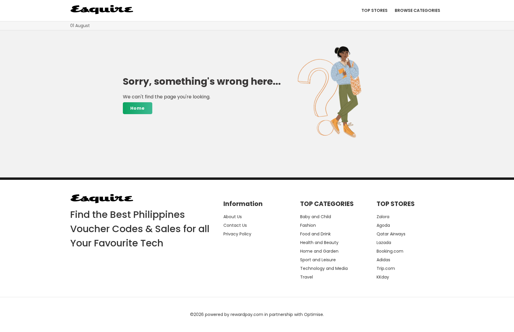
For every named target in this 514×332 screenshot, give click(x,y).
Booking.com (390, 251)
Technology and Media (324, 268)
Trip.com (386, 268)
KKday (383, 277)
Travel (306, 277)
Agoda (383, 225)
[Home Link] (102, 10)
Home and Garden (319, 251)
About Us (232, 217)
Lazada (384, 243)
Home (137, 108)
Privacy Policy (237, 234)
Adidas (383, 260)
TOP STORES (374, 10)
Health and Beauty (319, 243)
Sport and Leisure (318, 260)
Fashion (308, 225)
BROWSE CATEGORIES (417, 10)
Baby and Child (315, 217)
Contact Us (235, 225)
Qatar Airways (391, 234)
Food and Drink (315, 234)
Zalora (383, 217)
